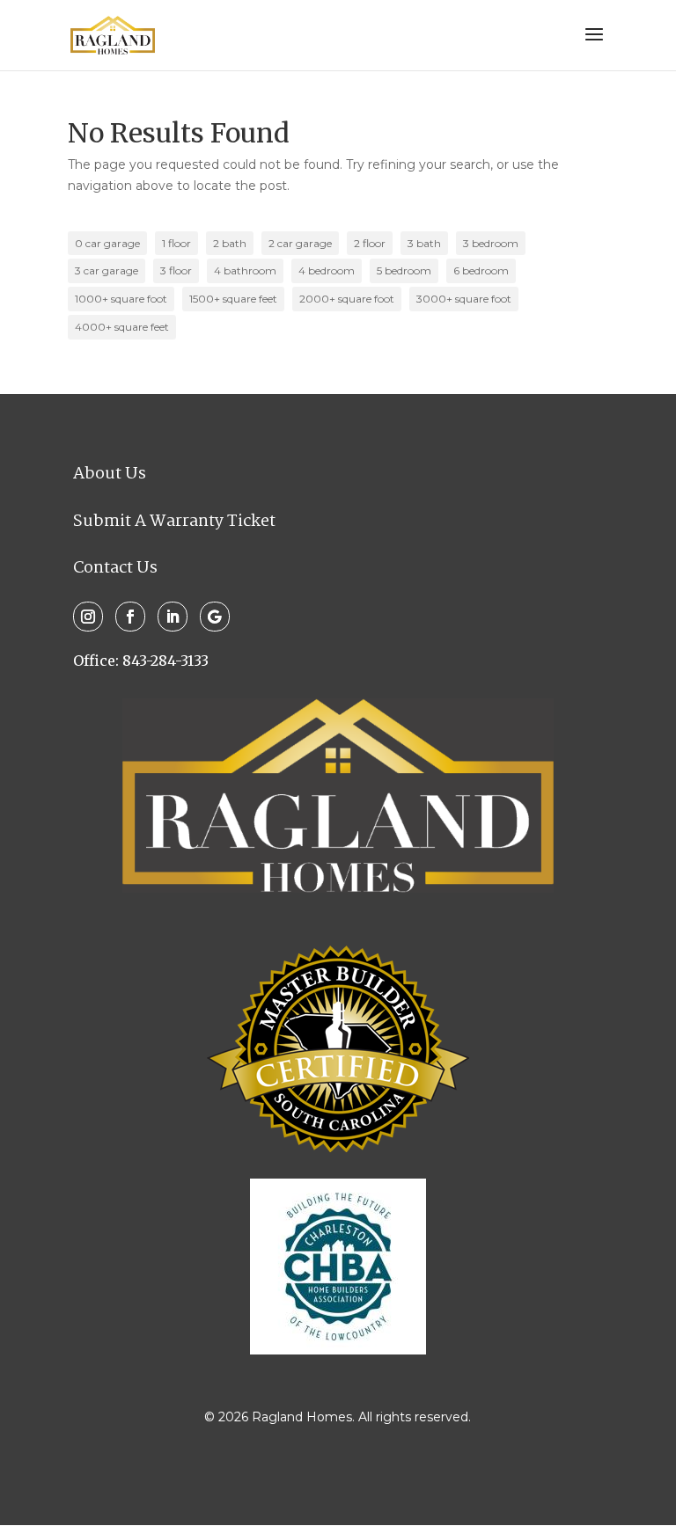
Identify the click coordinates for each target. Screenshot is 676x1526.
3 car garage (106, 270)
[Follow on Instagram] (88, 617)
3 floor (176, 270)
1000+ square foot (121, 298)
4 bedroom (326, 270)
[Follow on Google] (215, 617)
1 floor (176, 243)
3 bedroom (490, 243)
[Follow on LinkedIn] (172, 617)
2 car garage (300, 243)
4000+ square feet (122, 326)
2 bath (229, 243)
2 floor (370, 243)
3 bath (424, 243)
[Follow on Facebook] (130, 617)
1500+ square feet (233, 298)
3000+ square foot (463, 298)
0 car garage (107, 243)
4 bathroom (245, 270)
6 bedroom (481, 270)
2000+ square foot (346, 298)
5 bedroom (404, 270)
